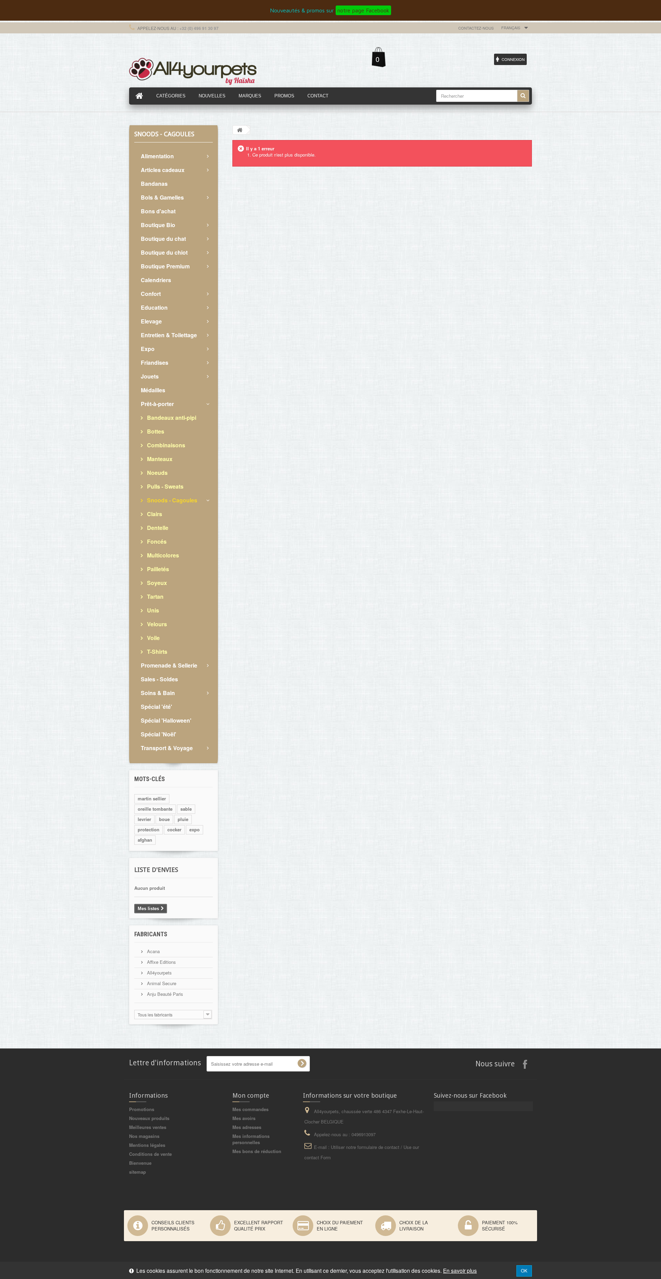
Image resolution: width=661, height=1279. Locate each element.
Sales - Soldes (159, 679)
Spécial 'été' (156, 707)
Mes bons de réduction (256, 1151)
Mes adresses (246, 1127)
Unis (152, 610)
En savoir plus (460, 1270)
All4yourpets (159, 972)
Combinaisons (165, 445)
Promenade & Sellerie (169, 665)
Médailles (153, 390)
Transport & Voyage (167, 748)
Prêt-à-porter (157, 404)
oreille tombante (155, 809)
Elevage (151, 321)
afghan (145, 839)
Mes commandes (250, 1109)
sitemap (137, 1172)
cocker (174, 829)
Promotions (141, 1109)
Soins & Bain (158, 693)
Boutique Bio (158, 225)
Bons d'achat (158, 211)
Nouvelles (212, 95)
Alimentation (157, 156)
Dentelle (157, 528)
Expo (148, 349)
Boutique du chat (163, 239)
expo (194, 829)
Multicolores (162, 555)
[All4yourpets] (192, 70)
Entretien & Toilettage (169, 335)
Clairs (154, 514)
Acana (153, 951)
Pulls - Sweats (164, 486)
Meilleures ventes (147, 1127)
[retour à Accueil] (239, 130)
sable (186, 809)
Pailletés (157, 569)
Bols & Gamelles (162, 197)
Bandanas (154, 184)
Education (154, 307)
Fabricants (150, 934)
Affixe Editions (161, 962)
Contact (317, 95)
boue (164, 819)
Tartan (155, 596)
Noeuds (157, 473)
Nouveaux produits (149, 1118)
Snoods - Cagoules (171, 500)
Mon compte (250, 1095)
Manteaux (159, 459)
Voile (153, 638)
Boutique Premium (165, 266)
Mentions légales (147, 1145)
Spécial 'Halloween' (166, 720)
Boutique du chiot (164, 252)
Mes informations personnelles (251, 1139)
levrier (144, 819)
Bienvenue (140, 1163)
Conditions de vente (150, 1154)
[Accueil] (139, 96)
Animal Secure (161, 983)
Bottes (155, 431)
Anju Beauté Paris (164, 994)
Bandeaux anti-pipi (171, 418)
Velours (156, 624)
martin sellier (152, 798)
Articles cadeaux (163, 170)
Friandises (154, 362)
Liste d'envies (156, 869)
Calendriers (156, 280)
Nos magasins (144, 1136)
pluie (183, 819)
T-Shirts (156, 652)
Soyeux (156, 583)
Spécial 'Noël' (158, 734)
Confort (151, 294)
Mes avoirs (243, 1118)
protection (148, 829)
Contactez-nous (476, 28)
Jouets (150, 376)
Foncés (156, 541)
